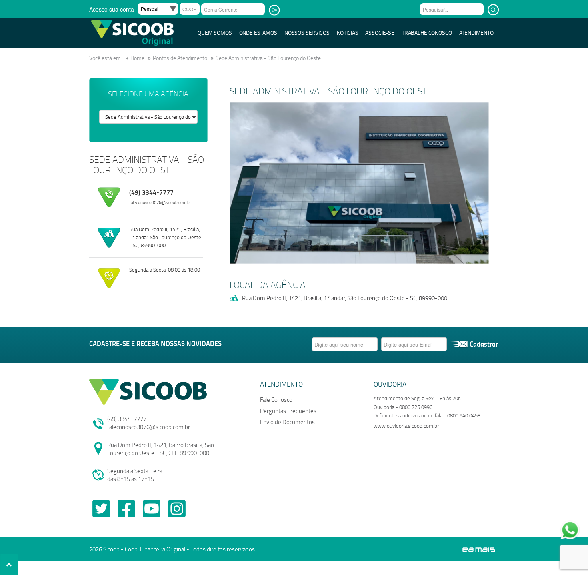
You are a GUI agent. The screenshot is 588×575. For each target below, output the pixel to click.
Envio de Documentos (287, 422)
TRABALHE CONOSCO (427, 32)
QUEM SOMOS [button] (215, 32)
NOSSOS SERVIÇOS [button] (307, 32)
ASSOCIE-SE (379, 32)
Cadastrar (484, 344)
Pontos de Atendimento (180, 58)
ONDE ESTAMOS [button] (258, 32)
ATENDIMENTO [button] (476, 32)
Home (137, 58)
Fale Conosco (276, 399)
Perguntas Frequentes (288, 411)
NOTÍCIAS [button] (347, 32)
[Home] (132, 32)
